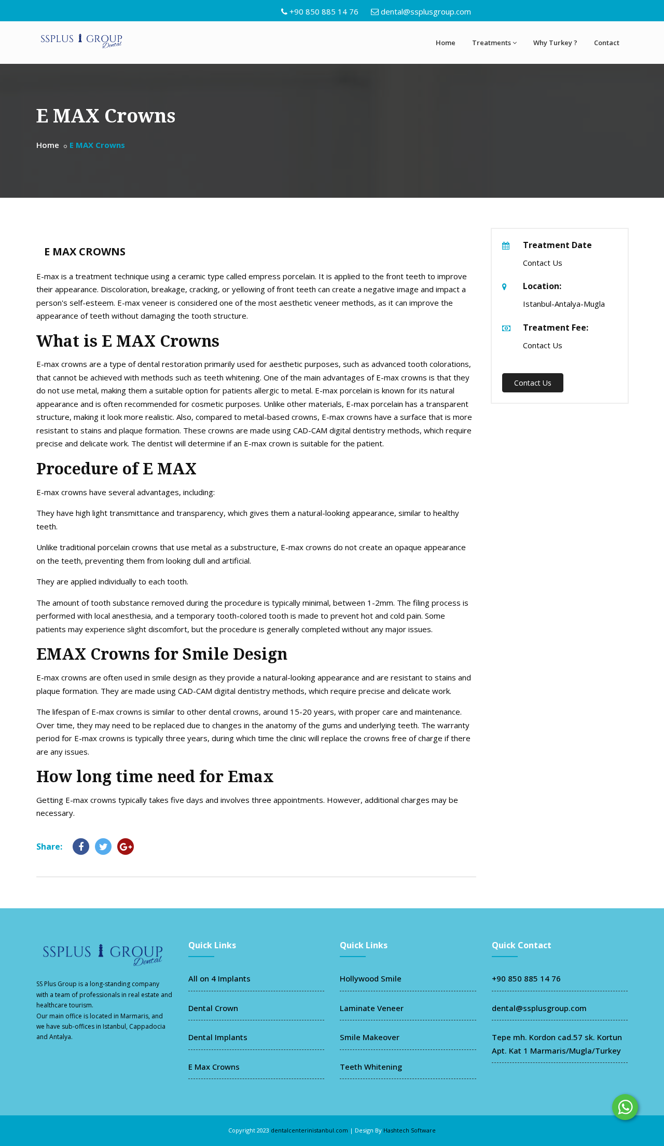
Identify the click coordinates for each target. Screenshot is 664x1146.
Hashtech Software (409, 1130)
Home (445, 42)
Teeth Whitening (371, 1066)
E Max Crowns (214, 1066)
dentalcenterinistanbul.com (309, 1130)
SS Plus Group (56, 983)
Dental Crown (213, 1008)
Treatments (491, 42)
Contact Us (532, 383)
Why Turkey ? (555, 42)
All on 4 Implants (219, 978)
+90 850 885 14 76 (323, 11)
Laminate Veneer (372, 1008)
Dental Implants (217, 1037)
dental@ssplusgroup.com (426, 11)
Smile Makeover (369, 1037)
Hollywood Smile (371, 978)
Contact (606, 42)
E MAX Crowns (85, 251)
